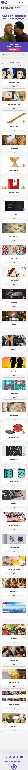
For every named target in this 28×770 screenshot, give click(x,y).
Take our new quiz (14, 49)
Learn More (12, 8)
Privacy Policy (14, 761)
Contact (22, 752)
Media (14, 752)
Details (14, 86)
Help (6, 752)
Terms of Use (7, 761)
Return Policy (20, 761)
